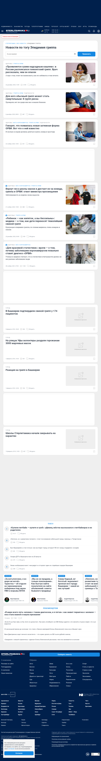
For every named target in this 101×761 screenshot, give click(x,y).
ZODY (79, 26)
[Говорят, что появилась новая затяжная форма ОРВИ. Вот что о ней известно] (80, 131)
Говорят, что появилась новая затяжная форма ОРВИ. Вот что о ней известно (32, 127)
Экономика (86, 676)
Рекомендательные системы (60, 742)
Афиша (47, 26)
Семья (68, 686)
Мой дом (52, 676)
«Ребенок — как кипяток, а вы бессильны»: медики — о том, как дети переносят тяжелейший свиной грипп (34, 221)
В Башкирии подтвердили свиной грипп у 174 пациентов (31, 312)
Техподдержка (6, 667)
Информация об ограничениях (60, 736)
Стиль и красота (88, 667)
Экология (85, 673)
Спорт (84, 664)
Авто (31, 664)
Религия (69, 683)
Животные (33, 683)
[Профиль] (98, 31)
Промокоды (92, 26)
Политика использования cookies (61, 739)
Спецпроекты (87, 679)
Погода (27, 26)
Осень (68, 667)
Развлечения (70, 679)
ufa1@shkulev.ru (23, 736)
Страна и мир (87, 670)
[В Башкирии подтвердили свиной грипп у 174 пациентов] (80, 317)
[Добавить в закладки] (94, 85)
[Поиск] (89, 31)
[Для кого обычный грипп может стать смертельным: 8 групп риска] (80, 102)
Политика (69, 670)
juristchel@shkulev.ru (6, 739)
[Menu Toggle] (2, 31)
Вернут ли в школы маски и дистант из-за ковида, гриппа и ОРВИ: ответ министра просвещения (34, 190)
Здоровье (33, 686)
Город (32, 673)
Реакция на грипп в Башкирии (23, 370)
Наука (51, 679)
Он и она (69, 664)
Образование (54, 686)
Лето (51, 673)
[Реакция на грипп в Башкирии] (80, 376)
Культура (52, 670)
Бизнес (32, 667)
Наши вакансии (6, 673)
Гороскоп (54, 26)
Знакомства (18, 26)
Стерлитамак (10, 43)
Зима (51, 664)
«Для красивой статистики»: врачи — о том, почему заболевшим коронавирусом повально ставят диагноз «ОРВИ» (32, 250)
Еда (31, 679)
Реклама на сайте (7, 664)
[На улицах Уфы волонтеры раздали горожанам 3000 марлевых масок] (80, 346)
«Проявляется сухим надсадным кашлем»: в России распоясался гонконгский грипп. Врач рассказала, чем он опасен (32, 69)
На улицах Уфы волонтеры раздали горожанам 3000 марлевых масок (32, 342)
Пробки (73, 26)
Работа (68, 676)
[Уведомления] (94, 31)
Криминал (53, 667)
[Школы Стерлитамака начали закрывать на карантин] (80, 439)
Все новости (21, 43)
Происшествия (71, 673)
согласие (11, 749)
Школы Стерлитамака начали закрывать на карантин (31, 434)
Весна (32, 670)
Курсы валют (64, 26)
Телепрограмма (37, 26)
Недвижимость (6, 26)
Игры (85, 26)
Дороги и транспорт (36, 676)
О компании (5, 670)
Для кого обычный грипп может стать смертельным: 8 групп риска (27, 97)
